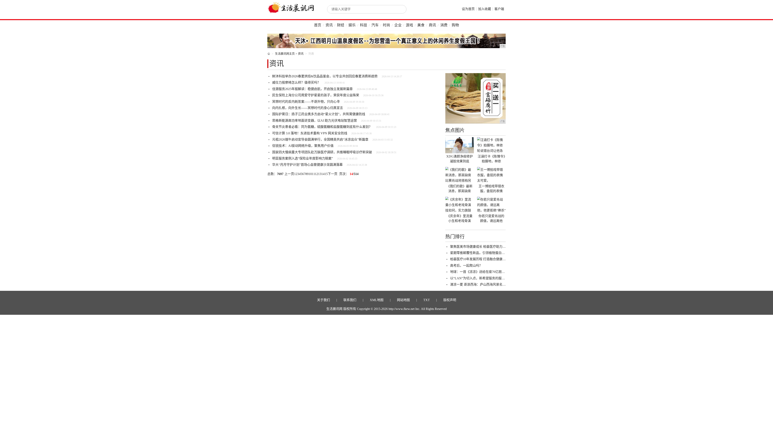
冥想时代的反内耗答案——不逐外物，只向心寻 (306, 101)
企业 (398, 25)
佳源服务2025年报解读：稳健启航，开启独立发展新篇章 (312, 89)
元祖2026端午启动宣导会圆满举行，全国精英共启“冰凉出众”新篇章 (320, 139)
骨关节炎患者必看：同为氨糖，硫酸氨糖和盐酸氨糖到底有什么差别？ (322, 126)
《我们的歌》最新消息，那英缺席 (459, 188)
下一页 (332, 174)
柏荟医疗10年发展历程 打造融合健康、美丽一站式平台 (489, 259)
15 (326, 174)
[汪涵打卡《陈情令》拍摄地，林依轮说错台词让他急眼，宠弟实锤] (491, 145)
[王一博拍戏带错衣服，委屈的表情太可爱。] (491, 175)
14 (322, 174)
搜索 (399, 9)
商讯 (432, 25)
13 (319, 174)
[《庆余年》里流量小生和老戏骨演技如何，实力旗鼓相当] (459, 205)
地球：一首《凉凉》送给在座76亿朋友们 (479, 271)
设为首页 (468, 9)
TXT (426, 300)
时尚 (386, 25)
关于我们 (323, 300)
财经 (340, 25)
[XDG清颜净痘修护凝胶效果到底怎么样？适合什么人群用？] (459, 145)
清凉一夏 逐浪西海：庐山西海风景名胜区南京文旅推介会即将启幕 (497, 284)
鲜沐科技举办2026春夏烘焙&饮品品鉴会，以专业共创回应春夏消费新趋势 (325, 76)
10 (310, 174)
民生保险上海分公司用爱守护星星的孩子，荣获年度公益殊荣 (315, 95)
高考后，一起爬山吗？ (466, 265)
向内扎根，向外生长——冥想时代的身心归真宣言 (307, 108)
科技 (363, 25)
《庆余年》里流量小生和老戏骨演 (459, 218)
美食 (421, 25)
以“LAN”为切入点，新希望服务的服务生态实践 (484, 278)
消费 (443, 25)
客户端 (499, 9)
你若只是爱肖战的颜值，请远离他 (491, 218)
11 (313, 174)
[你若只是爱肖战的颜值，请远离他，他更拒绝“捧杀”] (491, 205)
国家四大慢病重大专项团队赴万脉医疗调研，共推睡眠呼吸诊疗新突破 (322, 152)
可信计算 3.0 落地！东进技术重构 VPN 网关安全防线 (309, 133)
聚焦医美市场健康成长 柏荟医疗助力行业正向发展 (486, 246)
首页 (317, 25)
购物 (455, 25)
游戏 (409, 25)
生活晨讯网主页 (285, 53)
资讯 (329, 25)
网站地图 (403, 300)
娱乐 (352, 25)
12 (316, 174)
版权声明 (449, 300)
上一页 (289, 174)
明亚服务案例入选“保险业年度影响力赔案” (302, 158)
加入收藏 (484, 9)
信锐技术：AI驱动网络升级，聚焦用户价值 (303, 145)
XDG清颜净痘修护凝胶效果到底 (459, 159)
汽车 (375, 25)
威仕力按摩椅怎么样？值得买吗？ (296, 82)
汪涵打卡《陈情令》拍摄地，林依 (491, 159)
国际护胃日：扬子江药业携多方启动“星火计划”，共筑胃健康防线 (318, 114)
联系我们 (349, 300)
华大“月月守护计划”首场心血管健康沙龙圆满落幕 (307, 164)
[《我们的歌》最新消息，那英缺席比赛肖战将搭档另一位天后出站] (459, 175)
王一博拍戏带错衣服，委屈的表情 (491, 188)
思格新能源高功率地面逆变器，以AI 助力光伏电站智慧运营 (314, 120)
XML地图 (376, 300)
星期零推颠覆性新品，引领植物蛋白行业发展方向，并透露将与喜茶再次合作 (505, 253)
